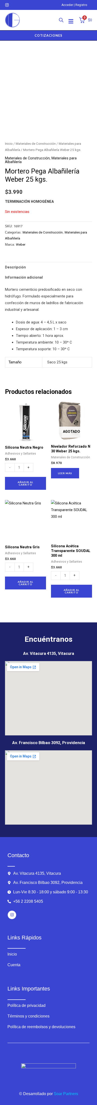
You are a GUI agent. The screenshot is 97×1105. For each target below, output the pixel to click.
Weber (20, 244)
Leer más (65, 473)
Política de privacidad (26, 1005)
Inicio (9, 143)
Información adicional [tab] (24, 277)
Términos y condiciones (28, 1016)
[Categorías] (71, 21)
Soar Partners (66, 1094)
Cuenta (13, 965)
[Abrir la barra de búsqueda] (61, 20)
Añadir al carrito (25, 483)
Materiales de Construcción (36, 143)
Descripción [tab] (15, 267)
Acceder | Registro (74, 5)
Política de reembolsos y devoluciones (41, 1027)
